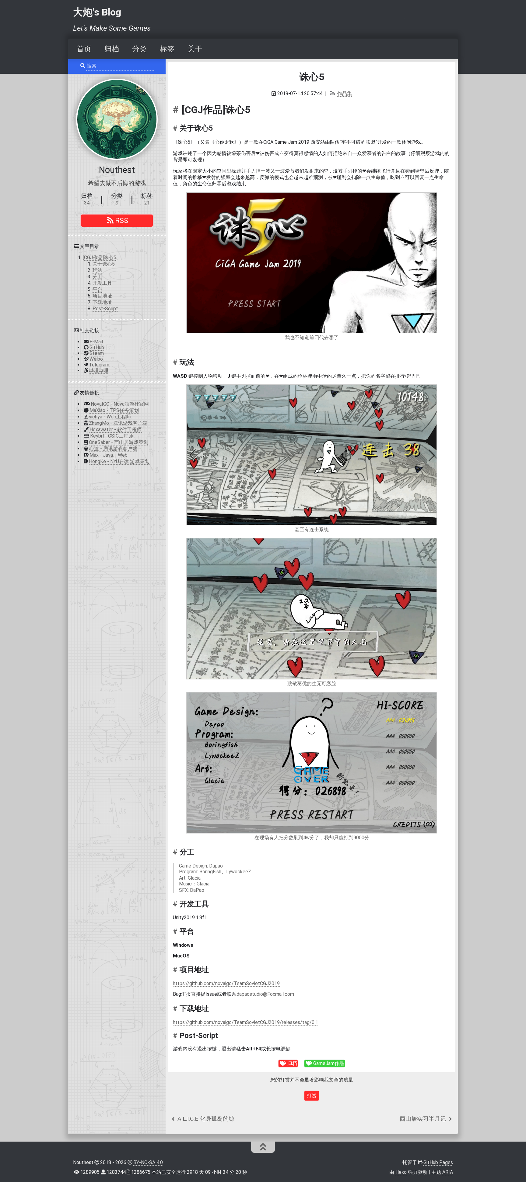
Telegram (99, 365)
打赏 (312, 1095)
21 (147, 203)
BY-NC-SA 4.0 (148, 1162)
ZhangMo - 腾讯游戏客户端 (118, 423)
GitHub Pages (438, 1162)
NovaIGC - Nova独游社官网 (120, 404)
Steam (96, 353)
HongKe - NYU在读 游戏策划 (119, 461)
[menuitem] (84, 49)
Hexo (401, 1172)
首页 (84, 49)
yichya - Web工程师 (110, 417)
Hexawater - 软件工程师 (115, 429)
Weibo (96, 359)
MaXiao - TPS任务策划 (114, 410)
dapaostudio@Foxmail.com (265, 994)
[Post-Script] (176, 1035)
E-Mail (96, 342)
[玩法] (176, 362)
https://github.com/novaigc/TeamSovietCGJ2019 (226, 983)
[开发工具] (176, 903)
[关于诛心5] (176, 128)
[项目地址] (176, 969)
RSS (121, 220)
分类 (139, 49)
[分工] (176, 852)
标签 (167, 49)
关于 (195, 49)
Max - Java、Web (108, 455)
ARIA (447, 1172)
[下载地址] (176, 1008)
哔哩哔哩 (98, 370)
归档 (111, 49)
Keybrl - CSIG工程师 (111, 436)
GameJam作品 (328, 1063)
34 (86, 203)
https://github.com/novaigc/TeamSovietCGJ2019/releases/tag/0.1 (245, 1022)
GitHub (96, 347)
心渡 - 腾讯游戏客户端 (113, 449)
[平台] (176, 931)
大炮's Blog (97, 12)
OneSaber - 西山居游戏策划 (118, 442)
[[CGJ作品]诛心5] (177, 109)
